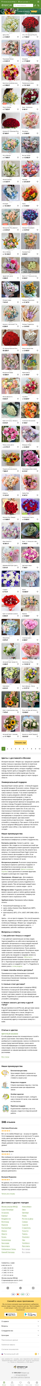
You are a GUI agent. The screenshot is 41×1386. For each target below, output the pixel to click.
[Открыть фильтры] (38, 5)
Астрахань (5, 1213)
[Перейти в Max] (33, 1288)
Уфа (23, 1240)
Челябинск (26, 1243)
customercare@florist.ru (10, 1282)
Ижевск (4, 1231)
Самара (25, 1222)
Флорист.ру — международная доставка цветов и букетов (20, 1375)
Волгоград (5, 1222)
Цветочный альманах (10, 1034)
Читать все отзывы (8, 1194)
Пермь (24, 1216)
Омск (24, 1209)
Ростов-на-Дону (27, 1219)
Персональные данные (10, 1340)
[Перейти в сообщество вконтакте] (8, 1288)
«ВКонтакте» (28, 957)
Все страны (26, 1252)
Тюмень (25, 1234)
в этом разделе (17, 966)
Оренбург (25, 1213)
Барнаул (5, 1216)
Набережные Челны (9, 1249)
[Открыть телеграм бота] (20, 1288)
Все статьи (5, 1057)
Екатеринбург (6, 1228)
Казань (4, 1237)
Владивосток (6, 1219)
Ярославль (26, 1246)
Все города (26, 1249)
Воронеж (5, 1225)
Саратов (25, 1225)
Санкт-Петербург (8, 1209)
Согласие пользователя (10, 1349)
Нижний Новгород (8, 1252)
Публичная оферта (8, 1345)
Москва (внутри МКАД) (10, 1206)
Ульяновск (25, 1237)
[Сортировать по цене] (35, 5)
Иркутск (4, 1234)
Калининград (6, 1240)
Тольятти (25, 1231)
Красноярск (6, 1246)
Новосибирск (26, 1206)
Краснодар (5, 1243)
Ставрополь (26, 1228)
